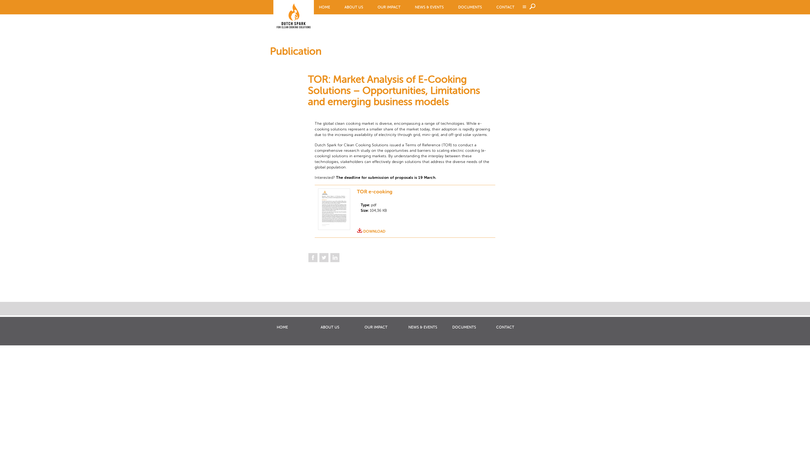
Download (374, 231)
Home (324, 7)
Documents (470, 7)
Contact (505, 7)
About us (353, 7)
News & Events (429, 7)
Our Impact (389, 7)
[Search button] (533, 6)
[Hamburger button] (524, 6)
